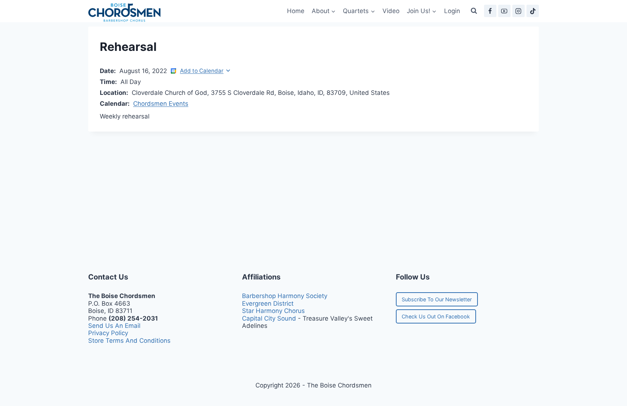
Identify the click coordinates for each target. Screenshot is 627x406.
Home (295, 11)
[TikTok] (532, 11)
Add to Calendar (202, 70)
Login (452, 11)
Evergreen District (268, 303)
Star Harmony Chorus (273, 310)
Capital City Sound (269, 318)
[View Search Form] (473, 10)
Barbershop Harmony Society (284, 296)
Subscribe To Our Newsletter (437, 299)
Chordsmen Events (160, 103)
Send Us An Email (114, 325)
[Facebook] (490, 11)
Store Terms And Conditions (129, 340)
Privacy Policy (108, 333)
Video (390, 11)
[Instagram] (518, 11)
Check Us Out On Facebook (436, 316)
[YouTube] (504, 11)
